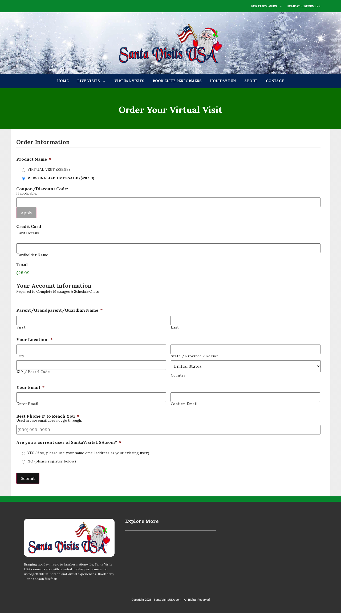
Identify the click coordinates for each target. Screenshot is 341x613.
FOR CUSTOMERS (264, 6)
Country (178, 375)
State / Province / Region (195, 356)
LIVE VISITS (88, 81)
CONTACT (275, 81)
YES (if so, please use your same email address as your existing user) (88, 452)
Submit (28, 478)
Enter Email (27, 404)
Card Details (28, 233)
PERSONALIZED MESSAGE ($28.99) (60, 178)
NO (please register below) (51, 461)
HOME (63, 81)
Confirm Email (184, 404)
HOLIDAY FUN (223, 81)
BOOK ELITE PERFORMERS (177, 81)
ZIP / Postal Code (33, 372)
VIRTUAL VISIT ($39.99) (48, 169)
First (21, 327)
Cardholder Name (32, 255)
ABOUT (250, 81)
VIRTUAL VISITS (129, 81)
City (20, 356)
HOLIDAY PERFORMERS (303, 6)
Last (175, 327)
